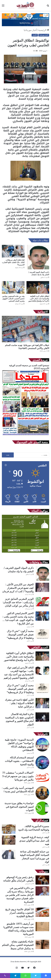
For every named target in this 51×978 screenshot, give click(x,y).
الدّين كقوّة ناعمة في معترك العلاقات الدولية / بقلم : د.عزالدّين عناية (19, 703)
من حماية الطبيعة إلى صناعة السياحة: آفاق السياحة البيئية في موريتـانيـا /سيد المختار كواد (34, 856)
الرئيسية (42, 30)
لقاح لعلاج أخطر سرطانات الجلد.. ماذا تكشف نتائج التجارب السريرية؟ (13, 262)
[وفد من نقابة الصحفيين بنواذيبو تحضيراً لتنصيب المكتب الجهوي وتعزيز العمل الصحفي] (13, 287)
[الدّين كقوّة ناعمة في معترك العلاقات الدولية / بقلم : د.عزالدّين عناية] (42, 703)
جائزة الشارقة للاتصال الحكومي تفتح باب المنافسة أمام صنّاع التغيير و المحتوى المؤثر (19, 719)
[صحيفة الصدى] (25, 5)
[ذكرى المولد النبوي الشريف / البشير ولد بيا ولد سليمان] (37, 257)
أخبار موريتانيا (30, 30)
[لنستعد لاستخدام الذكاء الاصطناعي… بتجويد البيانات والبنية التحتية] (42, 762)
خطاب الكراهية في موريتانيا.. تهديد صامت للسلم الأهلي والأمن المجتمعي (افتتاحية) (27, 347)
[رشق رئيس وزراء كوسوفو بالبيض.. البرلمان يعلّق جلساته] (42, 880)
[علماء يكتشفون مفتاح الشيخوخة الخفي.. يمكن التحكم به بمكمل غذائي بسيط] (42, 944)
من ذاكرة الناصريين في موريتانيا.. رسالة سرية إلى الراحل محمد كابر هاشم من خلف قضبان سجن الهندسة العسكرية (19, 894)
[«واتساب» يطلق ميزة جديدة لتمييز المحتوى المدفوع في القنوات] (42, 808)
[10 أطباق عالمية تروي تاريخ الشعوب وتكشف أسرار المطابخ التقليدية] (42, 912)
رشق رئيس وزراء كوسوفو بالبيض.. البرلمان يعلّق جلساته (18, 878)
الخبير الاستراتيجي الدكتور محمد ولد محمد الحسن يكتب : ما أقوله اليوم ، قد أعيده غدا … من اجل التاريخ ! (18, 618)
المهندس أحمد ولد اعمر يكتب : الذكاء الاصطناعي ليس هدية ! (18, 789)
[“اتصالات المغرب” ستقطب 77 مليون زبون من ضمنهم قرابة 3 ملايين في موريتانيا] (42, 778)
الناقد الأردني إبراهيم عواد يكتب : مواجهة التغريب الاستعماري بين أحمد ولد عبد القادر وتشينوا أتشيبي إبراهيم (19, 672)
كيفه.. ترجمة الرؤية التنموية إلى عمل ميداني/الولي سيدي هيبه (34, 840)
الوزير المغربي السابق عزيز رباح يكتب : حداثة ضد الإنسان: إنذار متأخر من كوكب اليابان (18, 602)
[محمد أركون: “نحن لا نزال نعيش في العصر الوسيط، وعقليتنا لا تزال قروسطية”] (42, 634)
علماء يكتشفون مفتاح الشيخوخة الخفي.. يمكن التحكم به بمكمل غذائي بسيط (18, 945)
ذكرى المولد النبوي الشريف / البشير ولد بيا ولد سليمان (38, 273)
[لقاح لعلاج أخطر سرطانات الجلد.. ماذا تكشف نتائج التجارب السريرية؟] (13, 251)
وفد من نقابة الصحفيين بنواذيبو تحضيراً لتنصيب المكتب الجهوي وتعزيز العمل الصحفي (13, 298)
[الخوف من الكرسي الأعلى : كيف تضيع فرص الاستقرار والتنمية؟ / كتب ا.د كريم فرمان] (42, 587)
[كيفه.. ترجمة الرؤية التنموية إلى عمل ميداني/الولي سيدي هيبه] (8, 840)
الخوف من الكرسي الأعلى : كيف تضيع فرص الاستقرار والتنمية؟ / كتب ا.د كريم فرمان (18, 588)
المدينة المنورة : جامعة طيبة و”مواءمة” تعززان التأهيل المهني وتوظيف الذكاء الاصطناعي (19, 745)
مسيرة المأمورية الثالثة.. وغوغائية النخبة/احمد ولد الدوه (33, 827)
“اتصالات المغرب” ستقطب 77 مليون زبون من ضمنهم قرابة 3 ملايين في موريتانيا (18, 776)
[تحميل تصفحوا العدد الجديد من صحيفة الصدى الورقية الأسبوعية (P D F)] (25, 435)
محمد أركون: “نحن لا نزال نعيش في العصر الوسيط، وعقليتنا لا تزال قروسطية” (20, 634)
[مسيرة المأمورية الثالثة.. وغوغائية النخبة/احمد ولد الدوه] (8, 829)
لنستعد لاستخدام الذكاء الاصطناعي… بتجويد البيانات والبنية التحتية (19, 761)
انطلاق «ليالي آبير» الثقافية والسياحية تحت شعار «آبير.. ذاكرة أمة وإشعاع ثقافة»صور (38, 298)
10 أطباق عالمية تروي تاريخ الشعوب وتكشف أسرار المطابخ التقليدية (19, 913)
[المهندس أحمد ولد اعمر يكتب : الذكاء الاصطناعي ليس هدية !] (42, 793)
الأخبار (35, 35)
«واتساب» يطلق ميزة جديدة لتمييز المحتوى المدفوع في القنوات (19, 807)
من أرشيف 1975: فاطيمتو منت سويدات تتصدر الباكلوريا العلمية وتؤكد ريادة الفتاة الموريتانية (18, 929)
